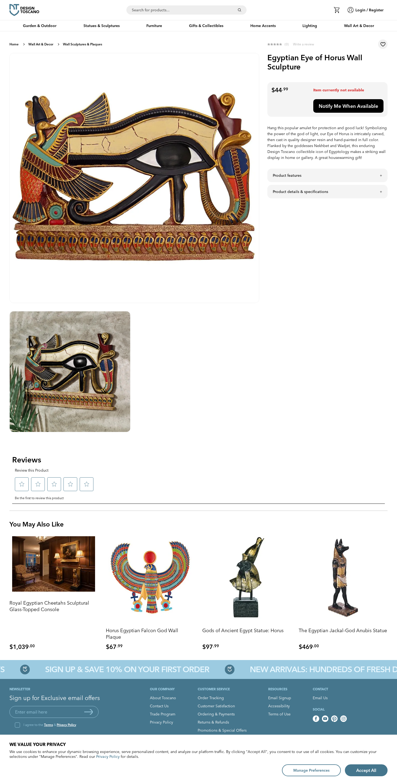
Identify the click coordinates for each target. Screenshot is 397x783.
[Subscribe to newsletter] (88, 712)
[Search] (239, 10)
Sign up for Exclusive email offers (54, 698)
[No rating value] (276, 44)
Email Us (320, 697)
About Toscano (163, 697)
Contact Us (159, 706)
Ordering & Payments (216, 714)
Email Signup (279, 697)
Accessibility (279, 706)
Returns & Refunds (213, 722)
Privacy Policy (66, 725)
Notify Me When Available (348, 106)
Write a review (303, 44)
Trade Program (162, 714)
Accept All (366, 770)
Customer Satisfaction (216, 706)
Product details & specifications (300, 191)
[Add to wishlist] (383, 44)
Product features (287, 175)
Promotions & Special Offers (222, 730)
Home (14, 44)
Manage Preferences (311, 770)
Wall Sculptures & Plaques (82, 44)
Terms (48, 725)
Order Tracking (211, 697)
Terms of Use (279, 714)
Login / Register (369, 10)
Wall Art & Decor (40, 44)
